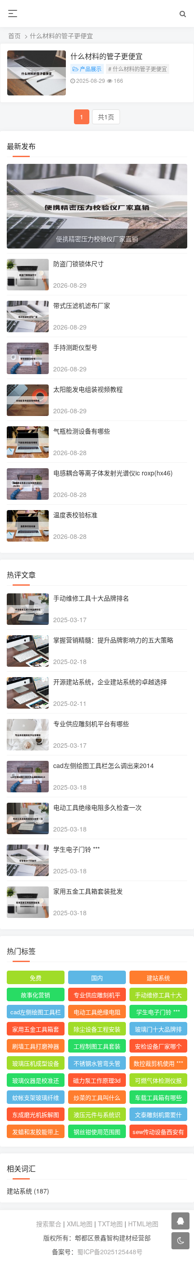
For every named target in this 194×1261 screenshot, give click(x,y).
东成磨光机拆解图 (35, 1114)
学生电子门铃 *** (76, 849)
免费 (36, 977)
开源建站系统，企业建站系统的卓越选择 (110, 681)
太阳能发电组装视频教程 (88, 388)
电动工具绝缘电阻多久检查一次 (97, 807)
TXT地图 (110, 1223)
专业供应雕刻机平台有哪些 (91, 723)
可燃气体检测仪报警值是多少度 (158, 1081)
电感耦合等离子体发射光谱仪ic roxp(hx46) (113, 472)
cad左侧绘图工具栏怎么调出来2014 (103, 765)
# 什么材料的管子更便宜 (137, 68)
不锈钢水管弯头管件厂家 (97, 1064)
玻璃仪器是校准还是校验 (35, 1081)
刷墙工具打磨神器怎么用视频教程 (35, 1047)
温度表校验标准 (75, 514)
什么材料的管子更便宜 (106, 56)
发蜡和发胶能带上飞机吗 (35, 1132)
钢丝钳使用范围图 (97, 1131)
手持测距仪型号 (75, 347)
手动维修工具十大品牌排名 (91, 597)
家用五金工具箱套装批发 (88, 890)
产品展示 (91, 68)
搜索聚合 (48, 1223)
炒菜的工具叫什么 (97, 1097)
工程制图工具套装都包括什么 (97, 1047)
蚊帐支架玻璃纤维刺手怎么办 (35, 1098)
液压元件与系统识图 (97, 1115)
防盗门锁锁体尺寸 (78, 263)
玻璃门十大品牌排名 (158, 1030)
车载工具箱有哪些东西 (158, 1098)
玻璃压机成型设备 (35, 1063)
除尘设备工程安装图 (97, 1030)
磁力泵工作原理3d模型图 (96, 1081)
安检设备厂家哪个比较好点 (158, 1047)
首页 (14, 35)
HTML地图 (143, 1223)
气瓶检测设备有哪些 (81, 430)
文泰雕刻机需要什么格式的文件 (158, 1115)
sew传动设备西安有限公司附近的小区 (158, 1132)
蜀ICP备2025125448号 (110, 1251)
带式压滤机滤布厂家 (81, 305)
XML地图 (79, 1223)
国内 (97, 977)
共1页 (106, 116)
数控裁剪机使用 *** (158, 1063)
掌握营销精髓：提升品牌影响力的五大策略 (113, 639)
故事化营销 (35, 994)
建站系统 (158, 977)
